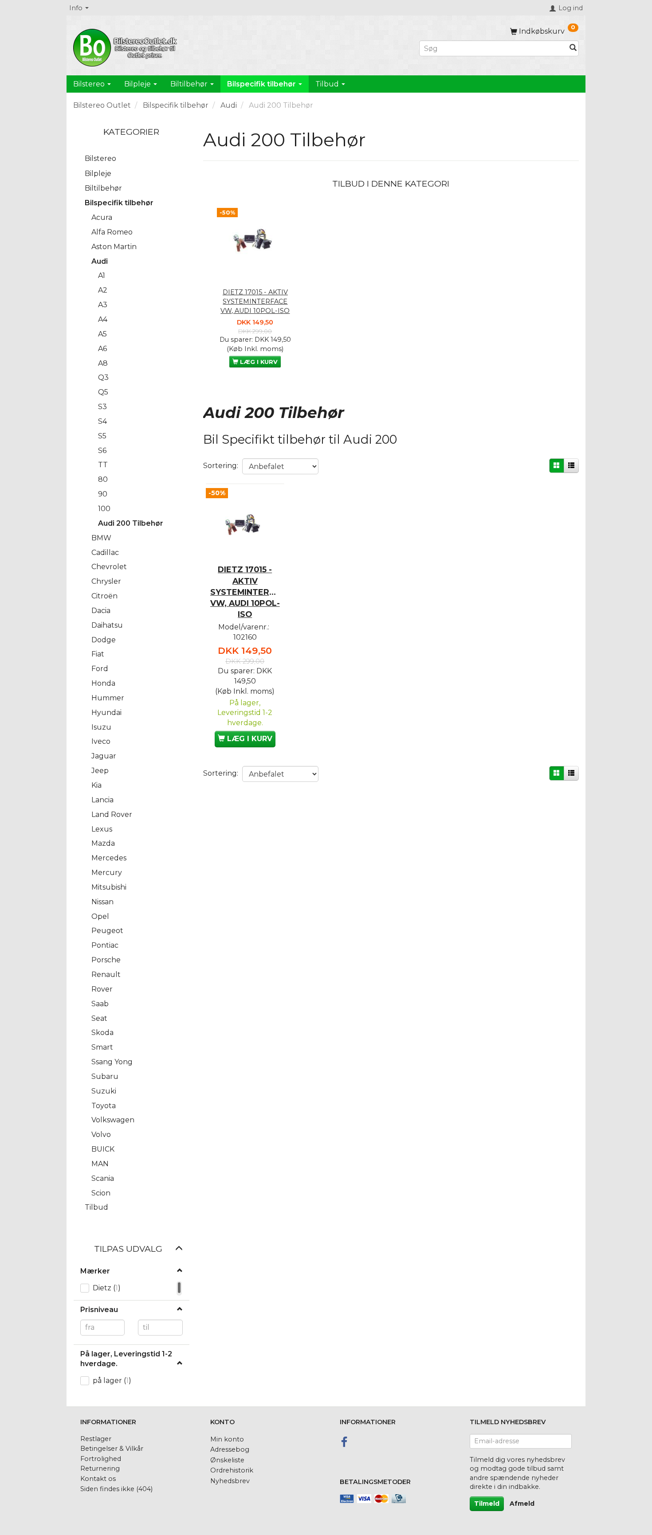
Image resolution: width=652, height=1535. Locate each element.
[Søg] (573, 48)
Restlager (95, 1439)
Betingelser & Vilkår (111, 1449)
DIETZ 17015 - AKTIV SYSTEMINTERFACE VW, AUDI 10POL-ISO (255, 301)
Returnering (100, 1469)
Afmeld (522, 1504)
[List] (571, 465)
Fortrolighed (100, 1459)
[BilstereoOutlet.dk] (126, 46)
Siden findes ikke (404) (116, 1489)
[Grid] (556, 465)
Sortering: (220, 465)
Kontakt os (98, 1479)
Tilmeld (486, 1504)
